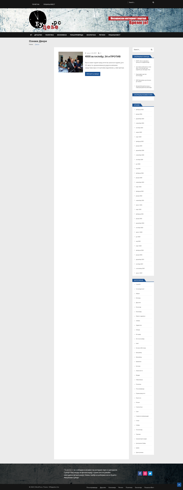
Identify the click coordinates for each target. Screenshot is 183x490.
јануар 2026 (139, 114)
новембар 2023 (140, 182)
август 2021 (139, 205)
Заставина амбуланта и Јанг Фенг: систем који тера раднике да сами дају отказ (143, 68)
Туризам (138, 434)
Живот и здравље (140, 316)
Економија (62, 35)
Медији (138, 375)
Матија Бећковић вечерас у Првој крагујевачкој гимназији (144, 86)
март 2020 (138, 245)
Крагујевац (139, 352)
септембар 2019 (140, 268)
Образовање (139, 379)
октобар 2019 (139, 264)
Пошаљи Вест (49, 4)
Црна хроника (139, 452)
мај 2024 (138, 168)
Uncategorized (140, 289)
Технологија (139, 429)
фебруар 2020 (139, 250)
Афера (138, 293)
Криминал (138, 361)
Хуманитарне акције (141, 438)
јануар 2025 (139, 145)
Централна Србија (141, 443)
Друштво (38, 35)
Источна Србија (140, 338)
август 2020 (139, 232)
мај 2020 (138, 241)
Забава (138, 320)
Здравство (139, 325)
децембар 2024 (140, 150)
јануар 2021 (139, 218)
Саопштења (139, 407)
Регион (102, 35)
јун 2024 (138, 164)
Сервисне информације (142, 416)
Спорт (137, 420)
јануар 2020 (139, 255)
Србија (138, 425)
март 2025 (138, 136)
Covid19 (138, 284)
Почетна (35, 4)
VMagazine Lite (54, 487)
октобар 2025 (139, 127)
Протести (138, 398)
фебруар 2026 (139, 109)
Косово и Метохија (141, 348)
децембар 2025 (140, 118)
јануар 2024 (139, 177)
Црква (137, 447)
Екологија (91, 35)
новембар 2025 (140, 123)
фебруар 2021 (139, 214)
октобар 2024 (139, 159)
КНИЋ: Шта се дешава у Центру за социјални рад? (142, 61)
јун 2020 (138, 236)
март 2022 (138, 186)
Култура (138, 366)
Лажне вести (139, 370)
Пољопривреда (76, 35)
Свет (137, 411)
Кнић (137, 343)
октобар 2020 (139, 227)
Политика (49, 35)
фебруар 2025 (139, 141)
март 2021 (138, 209)
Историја (138, 334)
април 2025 (139, 132)
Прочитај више (92, 74)
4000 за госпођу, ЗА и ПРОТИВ (103, 56)
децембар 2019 (140, 259)
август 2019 (139, 273)
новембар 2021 (140, 200)
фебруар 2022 (139, 191)
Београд (138, 298)
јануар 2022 (139, 195)
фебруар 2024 (139, 173)
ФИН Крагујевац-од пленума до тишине (143, 80)
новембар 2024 (140, 155)
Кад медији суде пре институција (141, 74)
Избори (138, 329)
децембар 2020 (140, 223)
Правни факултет (140, 393)
